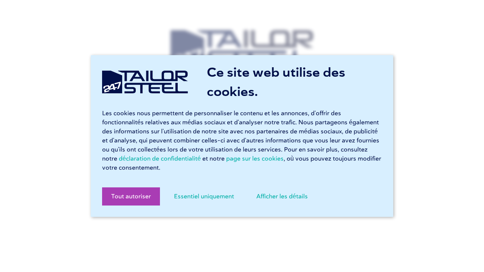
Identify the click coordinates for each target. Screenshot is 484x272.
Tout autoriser (131, 196)
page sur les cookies (255, 159)
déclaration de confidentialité (160, 159)
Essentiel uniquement (204, 196)
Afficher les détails (282, 196)
